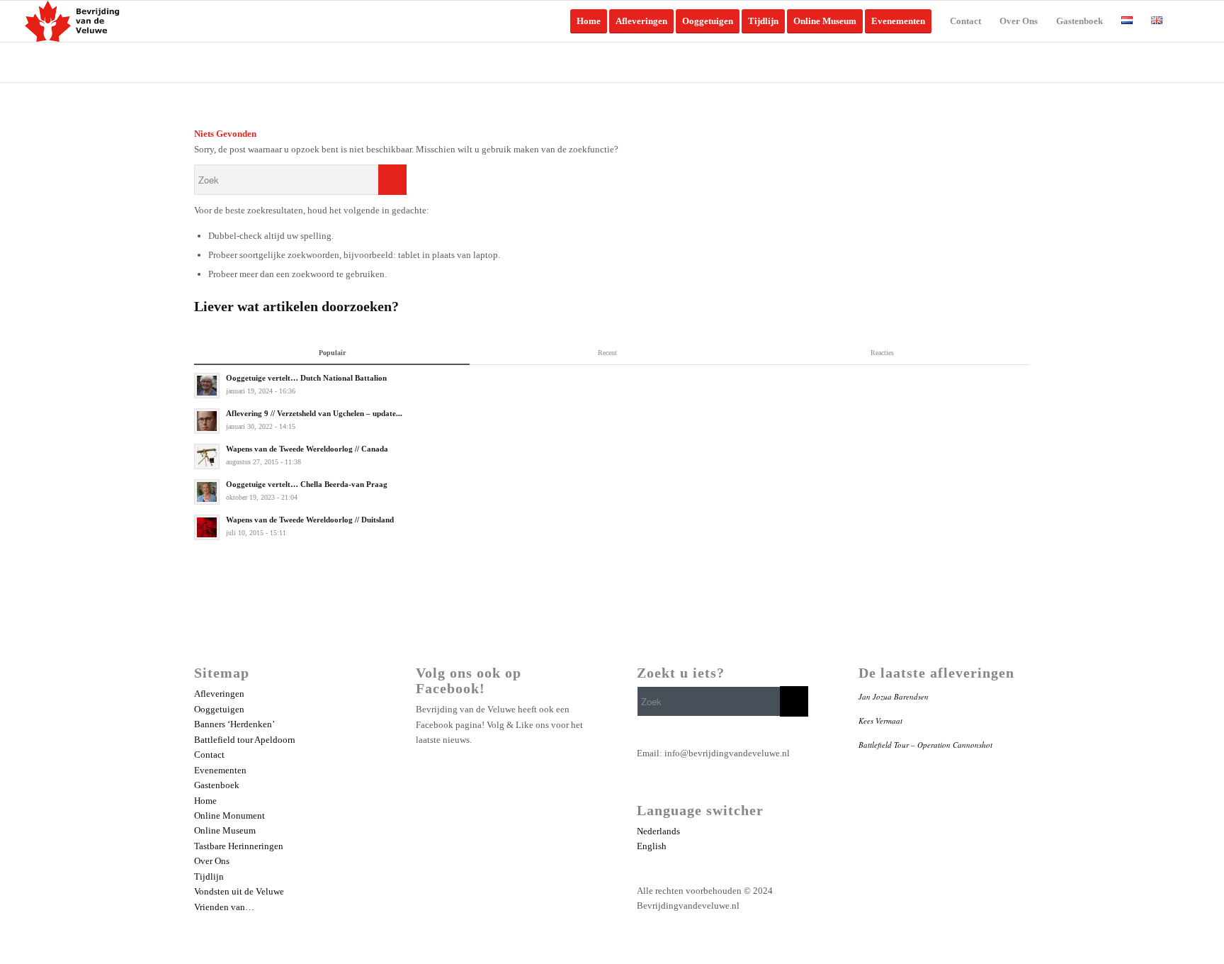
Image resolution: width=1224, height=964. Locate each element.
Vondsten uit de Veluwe (239, 891)
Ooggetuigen (219, 709)
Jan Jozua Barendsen (893, 696)
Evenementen (220, 770)
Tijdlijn (209, 876)
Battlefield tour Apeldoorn (244, 739)
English (652, 846)
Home (205, 800)
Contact (209, 754)
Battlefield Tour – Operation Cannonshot (925, 744)
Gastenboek (216, 785)
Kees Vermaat (880, 720)
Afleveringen (219, 693)
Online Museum (225, 830)
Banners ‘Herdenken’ (234, 724)
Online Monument (229, 815)
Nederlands (658, 831)
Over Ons (212, 861)
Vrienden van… (224, 907)
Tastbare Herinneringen (238, 846)
